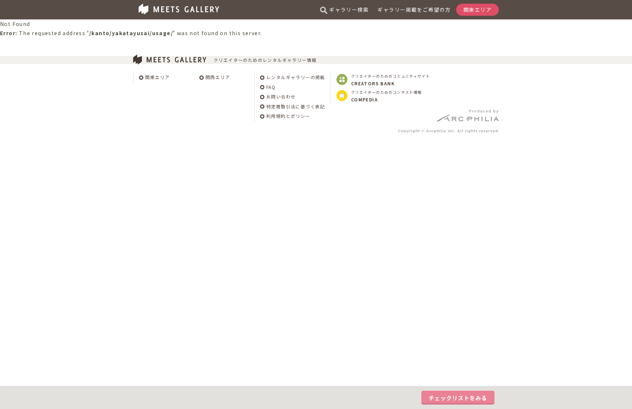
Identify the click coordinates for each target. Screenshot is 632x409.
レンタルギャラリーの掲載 (295, 77)
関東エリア (157, 77)
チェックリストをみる (458, 398)
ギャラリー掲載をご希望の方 (414, 9)
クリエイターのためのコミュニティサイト (390, 79)
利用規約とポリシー (288, 116)
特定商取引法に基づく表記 (295, 106)
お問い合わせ (281, 96)
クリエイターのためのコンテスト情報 (386, 96)
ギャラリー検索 (349, 9)
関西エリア (218, 77)
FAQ (270, 87)
